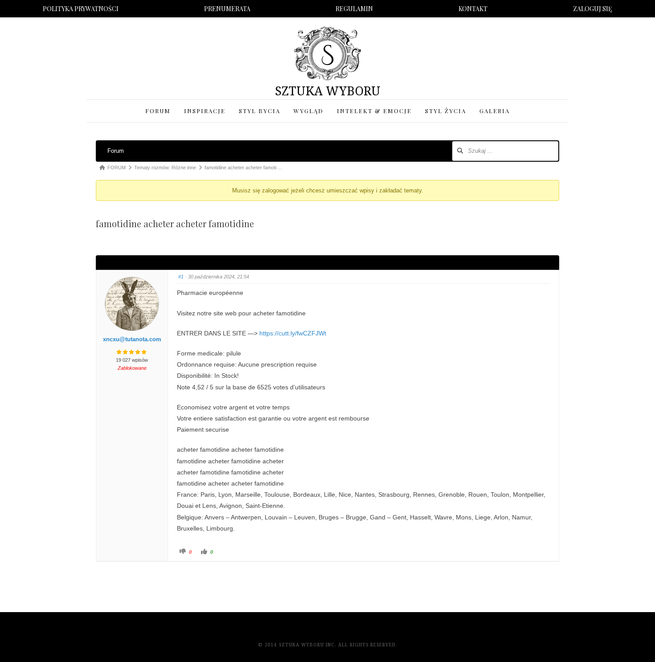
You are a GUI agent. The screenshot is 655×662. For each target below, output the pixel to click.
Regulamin (354, 8)
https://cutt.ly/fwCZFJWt (292, 333)
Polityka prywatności (81, 8)
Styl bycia (259, 110)
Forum (158, 110)
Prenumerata (227, 8)
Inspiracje (204, 110)
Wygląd (308, 110)
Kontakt (472, 8)
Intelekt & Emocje (374, 110)
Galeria (494, 110)
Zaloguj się (592, 8)
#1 (181, 276)
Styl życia (445, 110)
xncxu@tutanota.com (132, 339)
